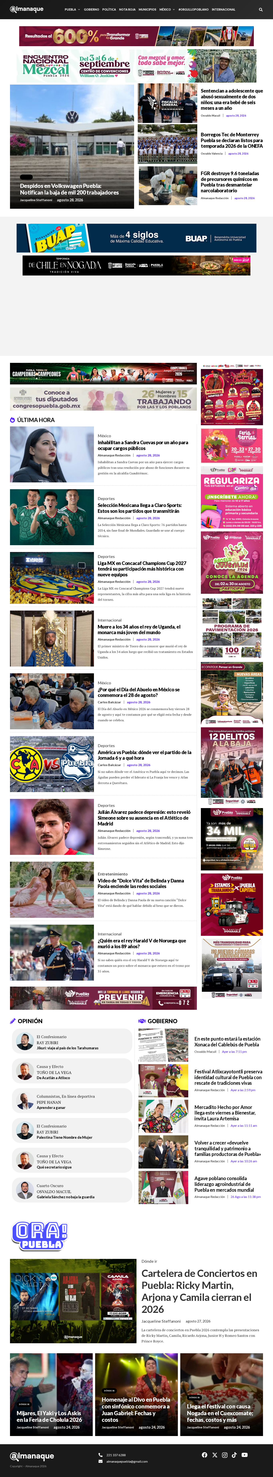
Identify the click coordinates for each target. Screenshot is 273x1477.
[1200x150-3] (103, 399)
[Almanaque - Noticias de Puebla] (26, 9)
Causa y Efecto (50, 1066)
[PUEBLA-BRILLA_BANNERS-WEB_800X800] (232, 839)
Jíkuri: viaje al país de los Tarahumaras (68, 1048)
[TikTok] (234, 1455)
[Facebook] (204, 1455)
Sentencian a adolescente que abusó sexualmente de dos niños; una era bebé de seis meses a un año (232, 99)
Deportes (106, 498)
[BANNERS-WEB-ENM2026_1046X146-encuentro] (136, 66)
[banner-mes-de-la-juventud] (232, 562)
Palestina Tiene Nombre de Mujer (64, 1137)
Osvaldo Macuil (210, 115)
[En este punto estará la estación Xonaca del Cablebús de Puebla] (163, 1045)
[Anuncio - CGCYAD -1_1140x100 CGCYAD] (136, 265)
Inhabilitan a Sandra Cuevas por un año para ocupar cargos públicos (143, 445)
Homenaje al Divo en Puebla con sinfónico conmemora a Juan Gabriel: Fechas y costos (136, 1409)
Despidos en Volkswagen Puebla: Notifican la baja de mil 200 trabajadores (69, 189)
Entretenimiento (113, 873)
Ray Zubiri (47, 1042)
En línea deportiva (78, 1096)
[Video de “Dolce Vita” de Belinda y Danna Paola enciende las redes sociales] (52, 890)
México (104, 435)
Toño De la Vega (54, 1072)
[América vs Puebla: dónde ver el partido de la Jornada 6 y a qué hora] (52, 764)
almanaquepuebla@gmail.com (127, 1461)
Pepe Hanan (49, 1102)
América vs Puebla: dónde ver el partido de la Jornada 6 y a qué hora (144, 755)
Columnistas (48, 1096)
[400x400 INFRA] (232, 628)
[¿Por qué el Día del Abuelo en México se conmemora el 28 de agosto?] (52, 701)
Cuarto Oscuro (50, 1185)
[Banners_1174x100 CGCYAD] (136, 36)
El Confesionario (52, 1036)
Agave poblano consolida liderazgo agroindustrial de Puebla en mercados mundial (224, 1184)
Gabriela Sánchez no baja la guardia (66, 1197)
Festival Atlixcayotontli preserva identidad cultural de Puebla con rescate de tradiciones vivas (228, 1077)
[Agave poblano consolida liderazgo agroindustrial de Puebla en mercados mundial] (163, 1187)
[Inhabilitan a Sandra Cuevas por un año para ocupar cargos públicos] (52, 454)
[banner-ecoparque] (232, 693)
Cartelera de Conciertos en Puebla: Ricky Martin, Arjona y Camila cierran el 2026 (199, 1291)
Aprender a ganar (51, 1107)
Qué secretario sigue (54, 1167)
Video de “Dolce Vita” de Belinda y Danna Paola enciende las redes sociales (141, 883)
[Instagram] (224, 1455)
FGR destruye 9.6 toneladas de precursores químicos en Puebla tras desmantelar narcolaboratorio (230, 181)
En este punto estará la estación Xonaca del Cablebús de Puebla (227, 1041)
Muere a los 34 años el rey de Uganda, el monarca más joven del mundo (139, 629)
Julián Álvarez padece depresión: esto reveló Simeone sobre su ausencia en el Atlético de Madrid (144, 817)
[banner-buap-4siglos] (136, 238)
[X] (215, 1455)
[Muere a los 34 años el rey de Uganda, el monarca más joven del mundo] (52, 639)
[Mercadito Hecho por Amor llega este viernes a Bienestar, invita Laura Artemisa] (163, 1116)
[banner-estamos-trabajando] (232, 904)
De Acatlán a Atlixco (53, 1078)
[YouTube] (244, 1455)
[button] (78, 9)
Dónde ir (149, 1261)
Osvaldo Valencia (211, 153)
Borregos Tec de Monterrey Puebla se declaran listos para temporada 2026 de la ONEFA (232, 140)
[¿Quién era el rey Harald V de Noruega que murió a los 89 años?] (52, 953)
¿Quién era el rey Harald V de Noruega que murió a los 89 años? (142, 943)
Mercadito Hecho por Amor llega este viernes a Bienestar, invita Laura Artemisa (224, 1113)
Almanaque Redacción (215, 198)
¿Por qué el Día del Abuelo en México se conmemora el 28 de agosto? (139, 692)
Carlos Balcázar (109, 702)
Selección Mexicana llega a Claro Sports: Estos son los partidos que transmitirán (140, 508)
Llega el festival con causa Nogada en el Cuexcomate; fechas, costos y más (220, 1413)
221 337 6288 (116, 1455)
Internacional (110, 620)
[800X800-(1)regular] (232, 497)
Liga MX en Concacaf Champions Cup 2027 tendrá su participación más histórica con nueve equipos (142, 569)
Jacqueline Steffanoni (36, 200)
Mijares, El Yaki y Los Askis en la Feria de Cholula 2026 (49, 1416)
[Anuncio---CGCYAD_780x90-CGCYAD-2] (103, 373)
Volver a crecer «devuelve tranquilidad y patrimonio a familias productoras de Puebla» (227, 1148)
